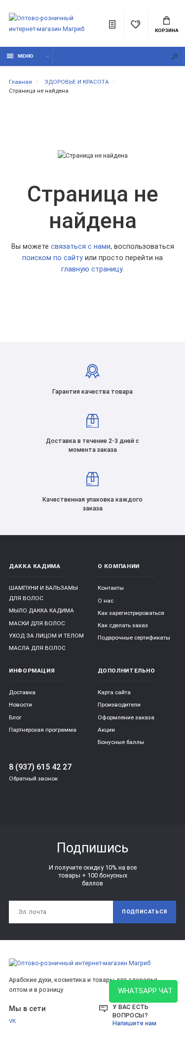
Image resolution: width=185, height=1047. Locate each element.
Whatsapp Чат (143, 990)
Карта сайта (114, 692)
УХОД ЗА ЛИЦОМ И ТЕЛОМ (46, 635)
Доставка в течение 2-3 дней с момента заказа (92, 445)
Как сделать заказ (123, 625)
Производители (119, 704)
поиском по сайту (52, 258)
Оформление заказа (126, 717)
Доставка (22, 692)
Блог (15, 717)
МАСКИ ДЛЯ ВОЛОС (37, 623)
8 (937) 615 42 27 (40, 767)
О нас (105, 600)
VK (12, 1020)
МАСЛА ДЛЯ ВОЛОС (37, 647)
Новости (20, 704)
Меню (26, 56)
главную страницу (91, 269)
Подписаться (144, 912)
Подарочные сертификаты (134, 637)
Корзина (167, 30)
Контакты (111, 587)
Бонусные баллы (121, 742)
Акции (106, 729)
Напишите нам (134, 1023)
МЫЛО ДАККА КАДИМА (41, 610)
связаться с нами (81, 246)
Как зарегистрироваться (131, 612)
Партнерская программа (42, 729)
